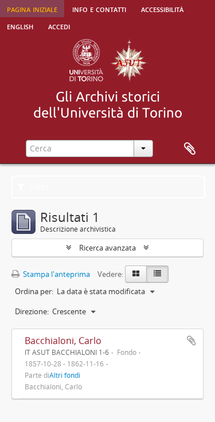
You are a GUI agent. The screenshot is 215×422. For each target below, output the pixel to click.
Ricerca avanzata (107, 248)
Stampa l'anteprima (55, 274)
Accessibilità (162, 8)
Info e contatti (99, 8)
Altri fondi (64, 375)
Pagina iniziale (32, 8)
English (20, 25)
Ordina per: (34, 291)
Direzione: (32, 311)
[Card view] (136, 274)
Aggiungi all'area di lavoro (191, 340)
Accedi (59, 25)
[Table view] (157, 274)
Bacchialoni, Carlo (63, 340)
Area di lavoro (189, 149)
